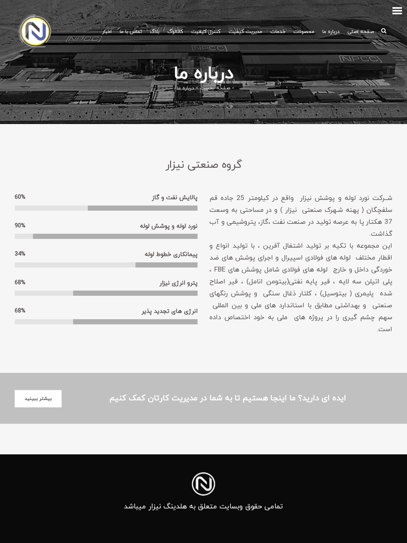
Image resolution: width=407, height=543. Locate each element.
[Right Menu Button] (397, 11)
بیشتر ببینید (38, 398)
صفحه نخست (215, 88)
